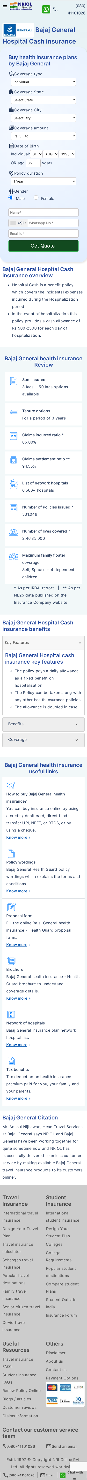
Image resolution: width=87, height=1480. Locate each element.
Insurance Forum (61, 1315)
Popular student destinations (61, 1272)
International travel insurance (20, 1217)
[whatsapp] (46, 8)
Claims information (20, 1415)
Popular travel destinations (15, 1279)
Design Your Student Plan (58, 1232)
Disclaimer (56, 1352)
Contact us (56, 1369)
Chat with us (75, 1475)
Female (47, 198)
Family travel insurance (14, 1295)
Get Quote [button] (44, 246)
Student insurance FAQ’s (19, 1378)
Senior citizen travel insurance (21, 1310)
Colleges (54, 1244)
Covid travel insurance (14, 1326)
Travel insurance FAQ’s (17, 1363)
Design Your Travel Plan (20, 1232)
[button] (65, 1446)
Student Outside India (61, 1303)
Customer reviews (19, 1407)
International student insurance (62, 1217)
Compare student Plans (62, 1288)
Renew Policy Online (21, 1390)
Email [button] (47, 1475)
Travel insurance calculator (17, 1248)
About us (54, 1361)
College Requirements (59, 1256)
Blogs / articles (16, 1399)
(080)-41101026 (19, 1475)
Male (23, 198)
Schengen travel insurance (17, 1264)
